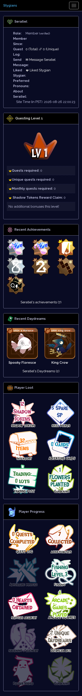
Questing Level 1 (29, 118)
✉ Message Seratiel (41, 60)
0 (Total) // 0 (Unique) (42, 49)
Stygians (10, 5)
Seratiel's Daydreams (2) (41, 371)
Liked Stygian (40, 70)
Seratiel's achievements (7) (41, 302)
